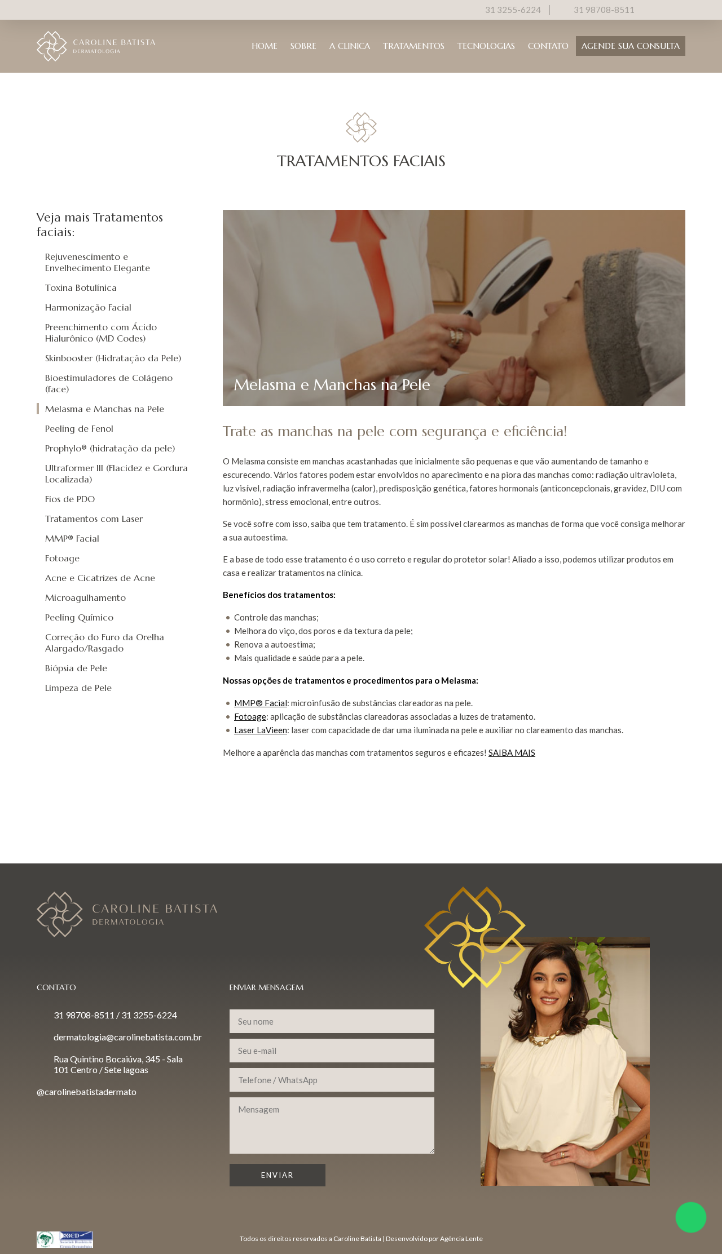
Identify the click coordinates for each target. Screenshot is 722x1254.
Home (265, 46)
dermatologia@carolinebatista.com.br (128, 1036)
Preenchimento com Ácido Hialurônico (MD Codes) (101, 332)
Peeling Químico (79, 617)
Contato (548, 46)
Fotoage (62, 558)
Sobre (303, 46)
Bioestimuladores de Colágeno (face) (109, 383)
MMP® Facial (72, 538)
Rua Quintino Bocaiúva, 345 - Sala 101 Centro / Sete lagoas (118, 1064)
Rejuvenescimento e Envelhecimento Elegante (97, 262)
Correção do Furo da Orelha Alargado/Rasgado (104, 642)
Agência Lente (461, 1238)
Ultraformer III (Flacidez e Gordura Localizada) (116, 473)
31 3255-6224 (513, 10)
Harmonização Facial (88, 307)
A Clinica (349, 46)
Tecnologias (486, 46)
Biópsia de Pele (76, 667)
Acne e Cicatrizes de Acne (100, 577)
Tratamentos (413, 46)
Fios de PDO (70, 498)
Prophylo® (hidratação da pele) (110, 448)
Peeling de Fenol (79, 428)
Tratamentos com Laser (94, 518)
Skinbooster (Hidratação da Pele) (113, 358)
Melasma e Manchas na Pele (104, 408)
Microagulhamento (85, 597)
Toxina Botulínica (81, 287)
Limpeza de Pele (78, 687)
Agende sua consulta (631, 46)
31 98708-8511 (604, 10)
